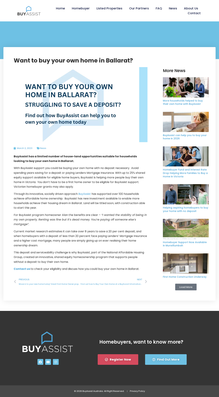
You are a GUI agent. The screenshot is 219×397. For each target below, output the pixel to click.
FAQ (159, 8)
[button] (186, 287)
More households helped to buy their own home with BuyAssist (183, 102)
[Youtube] (48, 362)
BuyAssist (84, 194)
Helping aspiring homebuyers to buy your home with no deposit (185, 209)
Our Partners (139, 8)
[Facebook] (40, 362)
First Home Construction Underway (185, 277)
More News (174, 70)
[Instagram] (56, 362)
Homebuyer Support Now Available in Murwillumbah (185, 244)
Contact (194, 13)
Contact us (22, 269)
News (173, 8)
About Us (191, 8)
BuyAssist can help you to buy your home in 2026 (185, 137)
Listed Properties (109, 8)
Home (60, 8)
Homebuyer (81, 8)
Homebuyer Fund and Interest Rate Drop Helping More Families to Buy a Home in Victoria (185, 173)
